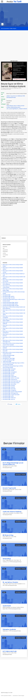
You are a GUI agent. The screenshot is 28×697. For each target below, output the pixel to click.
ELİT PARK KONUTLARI (10, 651)
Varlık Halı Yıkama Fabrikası (12, 512)
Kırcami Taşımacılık (9, 488)
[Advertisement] (14, 44)
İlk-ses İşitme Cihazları (10, 582)
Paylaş (10, 404)
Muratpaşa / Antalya (20, 449)
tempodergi (7, 559)
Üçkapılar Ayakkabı (9, 629)
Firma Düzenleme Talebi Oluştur (8, 28)
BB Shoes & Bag (8, 535)
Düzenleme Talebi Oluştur (18, 695)
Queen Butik (7, 606)
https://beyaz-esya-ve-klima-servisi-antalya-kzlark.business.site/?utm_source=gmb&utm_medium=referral (17, 107)
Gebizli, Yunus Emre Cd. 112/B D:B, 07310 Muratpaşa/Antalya (11, 89)
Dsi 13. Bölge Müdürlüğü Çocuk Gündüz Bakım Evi (13, 463)
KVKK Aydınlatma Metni (6, 695)
